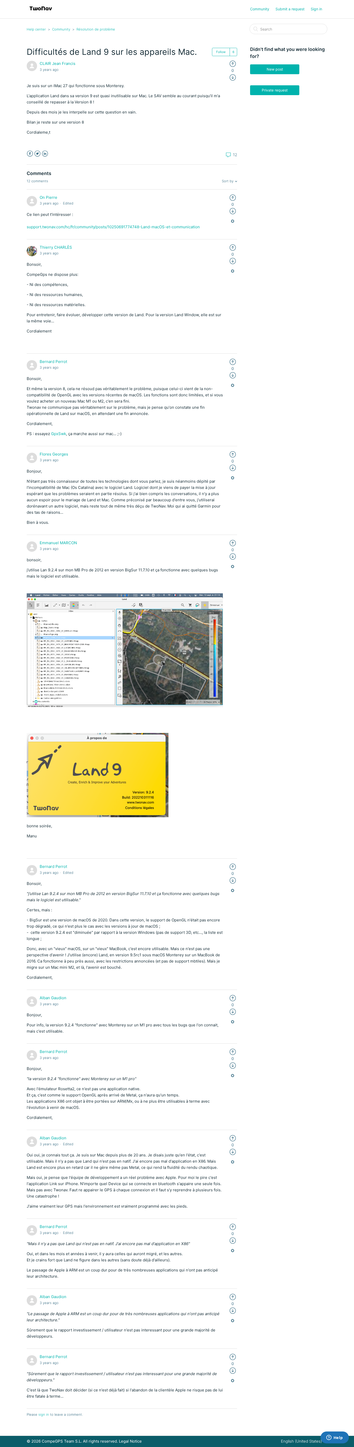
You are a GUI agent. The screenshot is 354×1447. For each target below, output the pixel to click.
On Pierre (48, 197)
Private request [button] (275, 90)
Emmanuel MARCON (58, 542)
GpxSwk (58, 433)
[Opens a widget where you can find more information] (334, 1437)
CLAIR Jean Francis (57, 63)
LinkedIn (45, 153)
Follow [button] (221, 52)
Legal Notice (130, 1441)
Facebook (30, 153)
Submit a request (290, 9)
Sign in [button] (316, 9)
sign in (43, 1414)
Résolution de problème (95, 29)
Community (259, 9)
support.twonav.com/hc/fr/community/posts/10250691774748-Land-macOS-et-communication (113, 226)
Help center (36, 29)
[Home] (41, 11)
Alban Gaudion (53, 997)
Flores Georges (54, 454)
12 (234, 154)
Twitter (37, 153)
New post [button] (275, 69)
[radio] (233, 63)
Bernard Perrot (53, 361)
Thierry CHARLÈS (56, 247)
